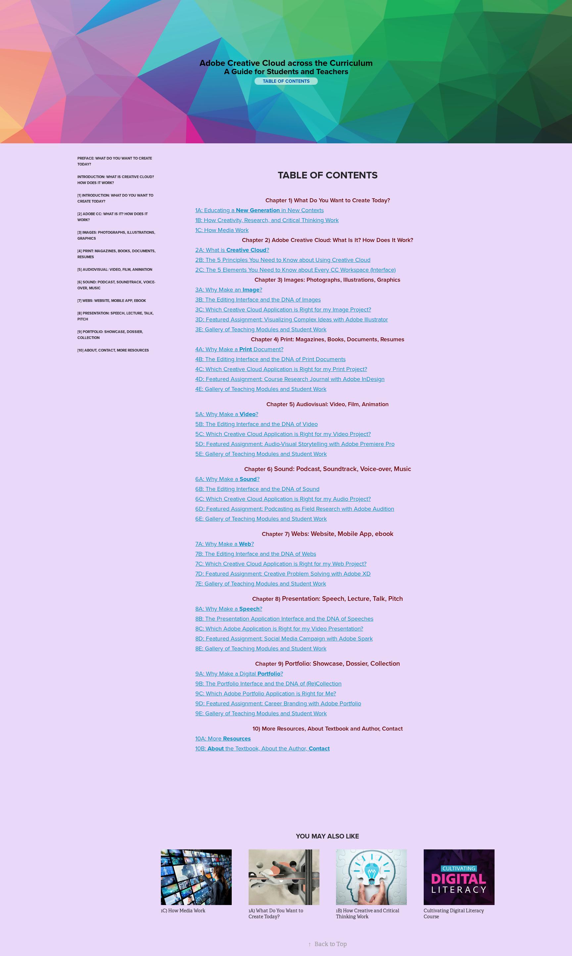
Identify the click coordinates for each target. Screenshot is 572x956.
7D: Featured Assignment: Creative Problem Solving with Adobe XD (283, 573)
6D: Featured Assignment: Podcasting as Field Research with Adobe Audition (294, 508)
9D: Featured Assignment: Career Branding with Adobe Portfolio (278, 703)
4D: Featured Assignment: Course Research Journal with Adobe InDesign (290, 379)
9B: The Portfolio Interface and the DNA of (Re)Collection (268, 683)
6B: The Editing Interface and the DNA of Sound (257, 489)
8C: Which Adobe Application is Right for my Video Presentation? (279, 628)
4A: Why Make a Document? (239, 349)
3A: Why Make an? (228, 289)
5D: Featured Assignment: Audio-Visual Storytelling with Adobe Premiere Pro (295, 444)
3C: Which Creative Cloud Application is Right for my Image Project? (283, 309)
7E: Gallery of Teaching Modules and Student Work (260, 583)
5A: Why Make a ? (226, 414)
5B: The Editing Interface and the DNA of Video (256, 424)
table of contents (286, 81)
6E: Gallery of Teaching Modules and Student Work (261, 518)
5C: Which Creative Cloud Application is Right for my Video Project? (283, 434)
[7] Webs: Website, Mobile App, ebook (111, 300)
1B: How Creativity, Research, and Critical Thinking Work (267, 220)
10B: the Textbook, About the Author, (262, 748)
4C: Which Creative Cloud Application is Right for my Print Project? (281, 369)
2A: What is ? (232, 250)
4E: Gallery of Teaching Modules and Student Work (260, 389)
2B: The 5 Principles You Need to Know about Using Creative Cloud (282, 260)
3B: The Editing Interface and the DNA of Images (258, 299)
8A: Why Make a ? (228, 608)
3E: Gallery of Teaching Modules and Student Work (260, 329)
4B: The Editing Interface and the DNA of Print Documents (270, 359)
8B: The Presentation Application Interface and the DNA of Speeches (284, 618)
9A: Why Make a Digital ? (239, 673)
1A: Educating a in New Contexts (259, 210)
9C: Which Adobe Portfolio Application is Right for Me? (265, 693)
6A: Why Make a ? (227, 479)
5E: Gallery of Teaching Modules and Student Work (261, 454)
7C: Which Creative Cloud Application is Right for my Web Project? (280, 563)
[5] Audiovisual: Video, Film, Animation (114, 269)
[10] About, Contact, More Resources (113, 350)
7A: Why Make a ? (224, 544)
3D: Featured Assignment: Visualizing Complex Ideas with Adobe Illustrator (291, 319)
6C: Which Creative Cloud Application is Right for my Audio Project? (283, 499)
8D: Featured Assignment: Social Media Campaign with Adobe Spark (284, 638)
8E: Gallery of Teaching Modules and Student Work (260, 648)
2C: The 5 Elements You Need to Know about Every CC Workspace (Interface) (295, 269)
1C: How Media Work (222, 230)
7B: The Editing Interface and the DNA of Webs (255, 554)
